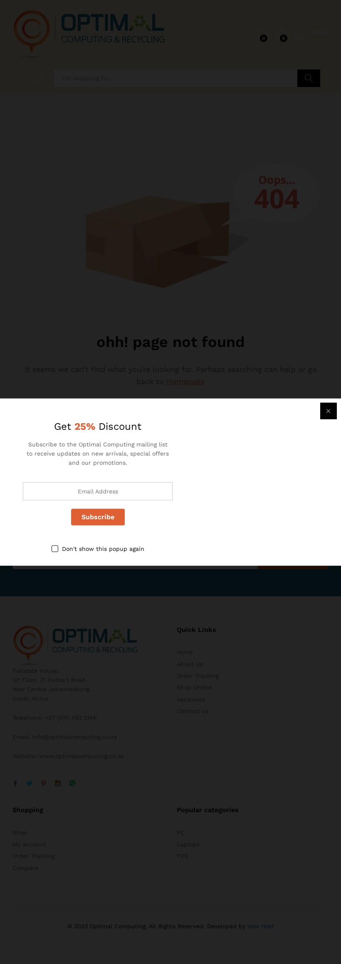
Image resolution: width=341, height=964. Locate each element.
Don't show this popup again (103, 548)
